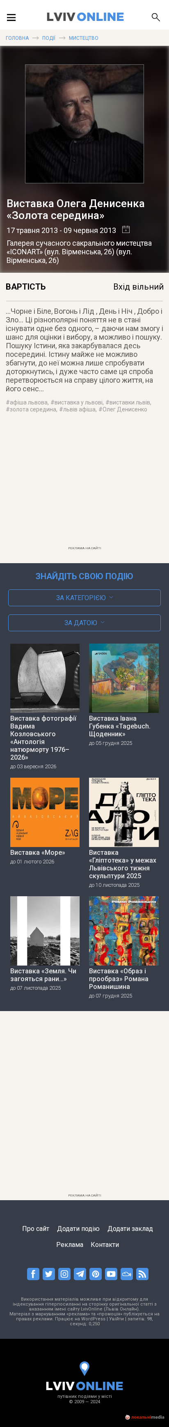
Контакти (105, 1245)
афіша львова (29, 402)
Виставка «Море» (37, 852)
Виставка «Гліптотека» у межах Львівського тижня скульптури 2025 (122, 864)
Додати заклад (130, 1229)
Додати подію (78, 1229)
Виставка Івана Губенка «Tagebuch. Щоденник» (120, 726)
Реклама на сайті (84, 548)
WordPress (93, 1319)
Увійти (116, 1319)
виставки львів (130, 402)
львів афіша (79, 409)
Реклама (69, 1245)
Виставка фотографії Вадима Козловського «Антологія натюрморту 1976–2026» (43, 738)
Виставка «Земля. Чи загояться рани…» (43, 975)
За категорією (81, 598)
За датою (80, 623)
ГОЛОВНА (17, 38)
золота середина (33, 409)
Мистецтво (83, 38)
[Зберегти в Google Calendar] (123, 230)
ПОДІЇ (48, 38)
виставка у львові (79, 402)
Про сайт (35, 1229)
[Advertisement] (84, 484)
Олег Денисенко (125, 409)
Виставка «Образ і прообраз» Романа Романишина (118, 979)
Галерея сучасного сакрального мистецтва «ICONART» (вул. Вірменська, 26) (79, 247)
